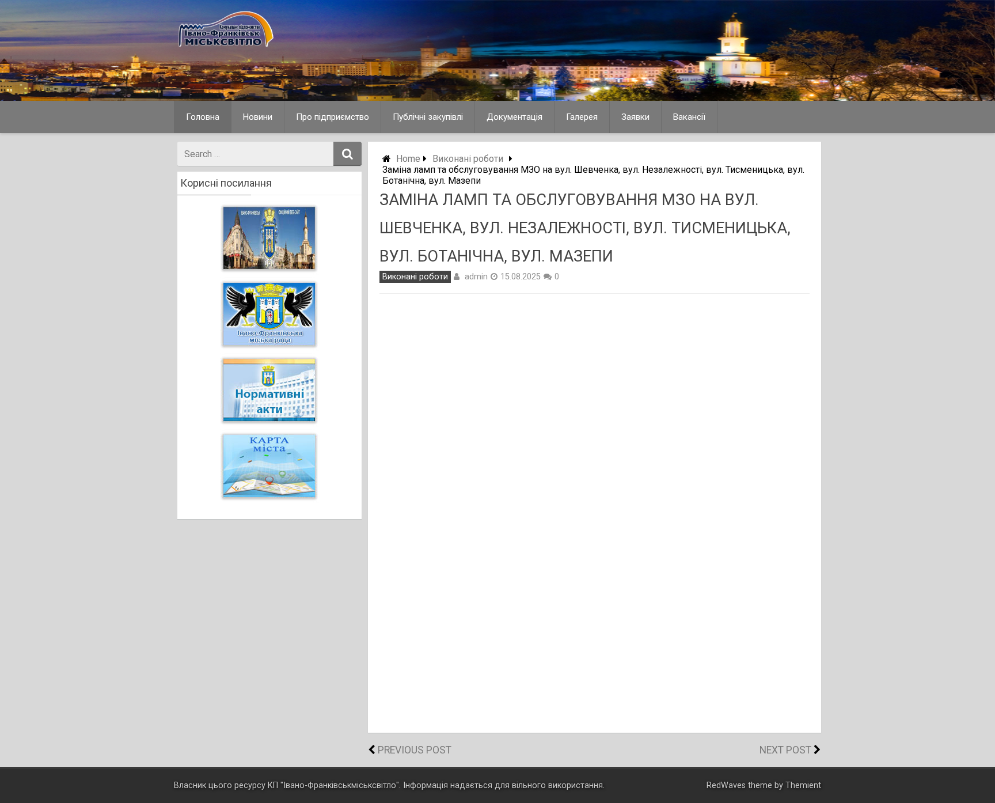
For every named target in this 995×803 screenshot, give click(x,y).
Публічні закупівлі (428, 117)
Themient (803, 785)
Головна (202, 117)
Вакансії (689, 117)
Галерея (582, 117)
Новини (257, 117)
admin (476, 276)
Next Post (785, 750)
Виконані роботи (467, 158)
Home (408, 158)
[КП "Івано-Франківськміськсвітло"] (282, 48)
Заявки (635, 117)
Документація (514, 117)
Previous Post (414, 750)
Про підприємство (332, 117)
